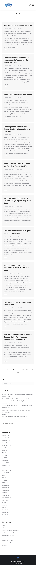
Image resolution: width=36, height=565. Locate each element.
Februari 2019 (5, 460)
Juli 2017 (4, 502)
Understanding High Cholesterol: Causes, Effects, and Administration (16, 411)
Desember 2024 (6, 438)
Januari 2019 (5, 462)
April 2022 (4, 458)
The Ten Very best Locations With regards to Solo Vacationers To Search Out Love (16, 60)
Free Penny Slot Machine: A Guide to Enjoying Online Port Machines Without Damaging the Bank (18, 337)
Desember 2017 (6, 490)
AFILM (3, 525)
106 (23, 369)
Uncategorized (7, 28)
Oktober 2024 (5, 443)
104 (14, 369)
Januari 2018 (5, 487)
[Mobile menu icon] (33, 5)
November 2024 (6, 440)
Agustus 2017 (5, 500)
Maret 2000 (5, 515)
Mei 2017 (4, 507)
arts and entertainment (8, 535)
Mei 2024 (4, 453)
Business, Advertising (7, 540)
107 (27, 369)
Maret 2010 (5, 510)
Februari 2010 (5, 512)
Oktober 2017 (5, 495)
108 (32, 369)
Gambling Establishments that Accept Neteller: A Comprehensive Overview (17, 129)
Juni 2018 (4, 475)
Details (5, 49)
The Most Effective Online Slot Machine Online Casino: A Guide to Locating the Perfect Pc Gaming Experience (16, 400)
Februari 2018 (5, 485)
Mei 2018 (4, 477)
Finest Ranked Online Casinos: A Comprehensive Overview (17, 405)
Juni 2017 (4, 505)
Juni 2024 (4, 450)
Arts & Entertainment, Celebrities (10, 530)
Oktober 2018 (5, 467)
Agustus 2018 (5, 472)
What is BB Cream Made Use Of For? (18, 95)
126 (18, 372)
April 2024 (4, 455)
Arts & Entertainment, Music (9, 533)
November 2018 (6, 465)
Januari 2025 (5, 435)
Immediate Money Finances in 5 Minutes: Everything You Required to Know (18, 200)
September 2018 (6, 470)
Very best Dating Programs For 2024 (18, 26)
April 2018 (4, 480)
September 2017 (6, 497)
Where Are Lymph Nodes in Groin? (10, 416)
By (13, 28)
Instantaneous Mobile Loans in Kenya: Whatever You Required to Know (16, 267)
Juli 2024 (4, 448)
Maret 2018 (5, 482)
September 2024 (6, 445)
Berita (3, 538)
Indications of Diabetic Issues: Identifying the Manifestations (17, 394)
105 (18, 369)
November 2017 (6, 492)
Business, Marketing (7, 542)
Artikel (3, 528)
